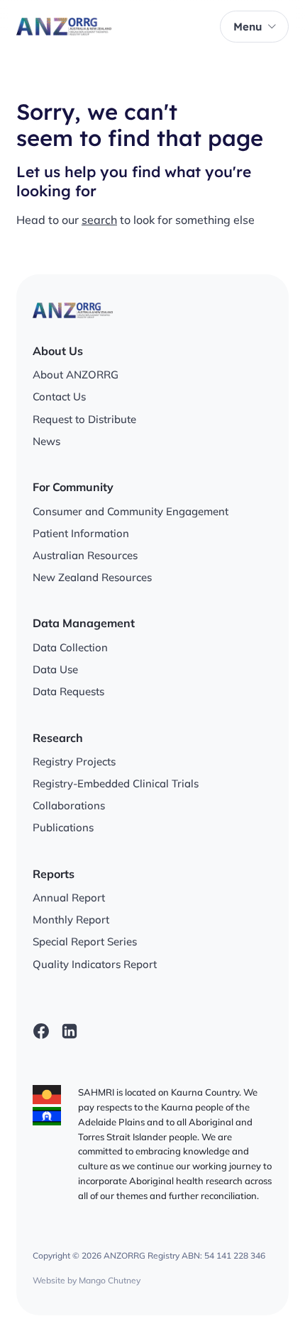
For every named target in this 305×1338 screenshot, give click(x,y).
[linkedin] (69, 1031)
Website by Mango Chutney (86, 1280)
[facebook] (41, 1031)
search (99, 220)
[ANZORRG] (63, 26)
